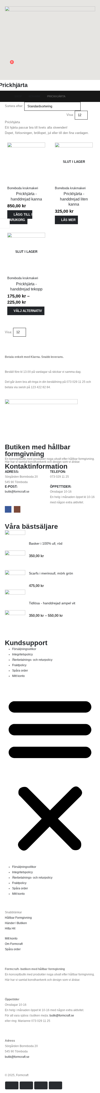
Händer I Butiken (16, 923)
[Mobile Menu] (92, 74)
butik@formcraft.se (17, 491)
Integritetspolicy (22, 654)
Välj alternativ (28, 311)
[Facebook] (8, 509)
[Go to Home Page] (6, 96)
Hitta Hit (10, 928)
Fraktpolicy (19, 665)
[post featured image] (26, 161)
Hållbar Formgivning (18, 917)
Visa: (70, 115)
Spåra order (20, 670)
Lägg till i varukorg (19, 217)
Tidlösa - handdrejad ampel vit (52, 603)
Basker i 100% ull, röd (45, 543)
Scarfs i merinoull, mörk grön (51, 573)
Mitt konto (18, 675)
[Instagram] (17, 509)
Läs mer (68, 220)
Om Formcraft (14, 943)
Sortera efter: (14, 106)
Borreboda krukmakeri (22, 188)
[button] (8, 3)
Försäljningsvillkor (24, 649)
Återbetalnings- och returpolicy (32, 659)
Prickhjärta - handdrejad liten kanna (74, 199)
